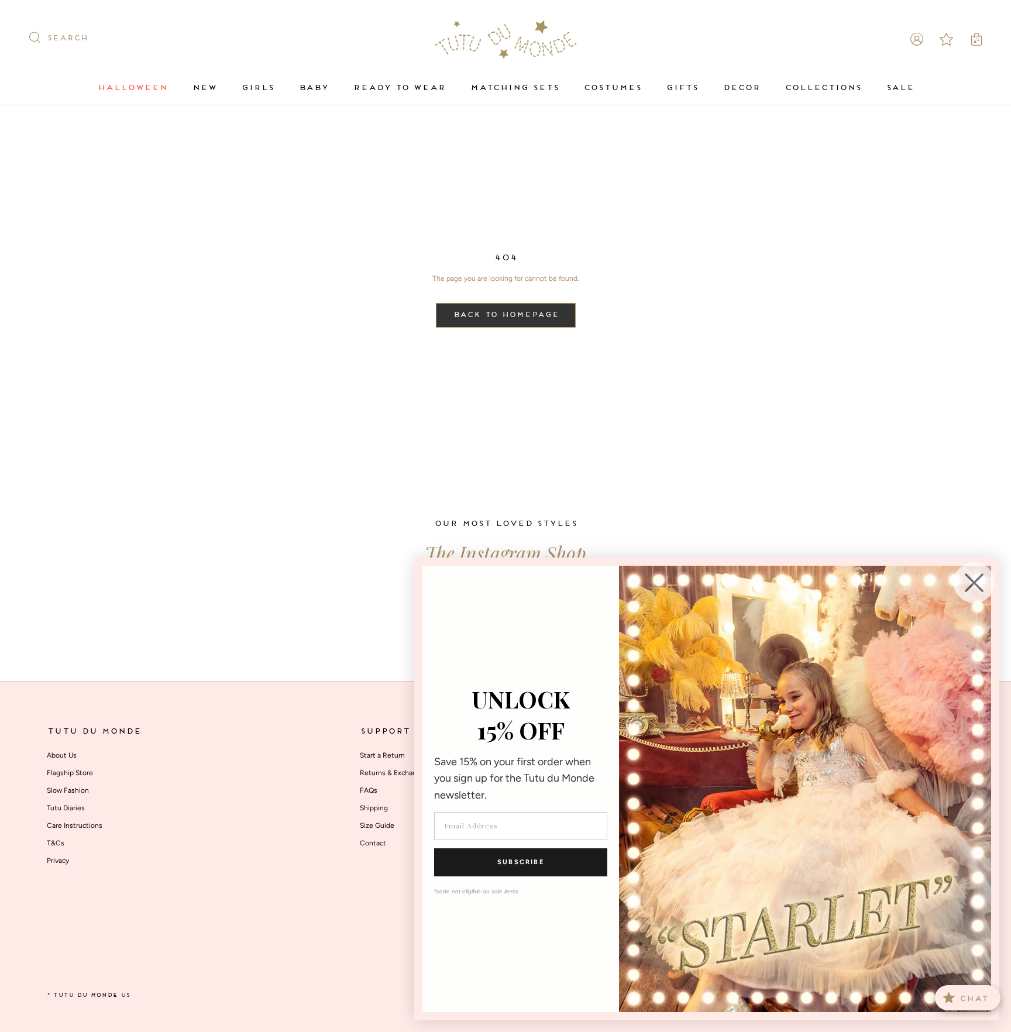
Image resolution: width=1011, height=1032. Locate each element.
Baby (313, 88)
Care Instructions (74, 825)
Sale (900, 88)
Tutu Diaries (66, 808)
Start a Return (382, 755)
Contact (373, 843)
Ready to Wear (399, 88)
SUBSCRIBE (520, 862)
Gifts (682, 88)
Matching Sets (514, 88)
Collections (823, 88)
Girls (257, 88)
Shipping (374, 808)
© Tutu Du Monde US (88, 995)
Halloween (132, 88)
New (204, 88)
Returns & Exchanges (394, 773)
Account (916, 39)
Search (67, 38)
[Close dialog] (974, 582)
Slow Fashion (68, 790)
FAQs (368, 790)
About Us (62, 755)
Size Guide (377, 825)
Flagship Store (70, 773)
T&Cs (55, 843)
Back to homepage (506, 315)
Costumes (612, 88)
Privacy (58, 860)
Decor (741, 88)
